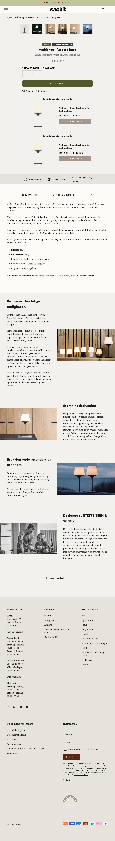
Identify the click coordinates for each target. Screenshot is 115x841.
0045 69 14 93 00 (15, 664)
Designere (49, 620)
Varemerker (13, 753)
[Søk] (103, 9)
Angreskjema (88, 629)
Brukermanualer (90, 638)
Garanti (85, 664)
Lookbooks (87, 660)
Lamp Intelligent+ (36, 263)
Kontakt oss (87, 615)
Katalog (85, 648)
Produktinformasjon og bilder (93, 654)
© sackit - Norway (14, 824)
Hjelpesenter (88, 620)
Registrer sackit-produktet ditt (57, 631)
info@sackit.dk (14, 676)
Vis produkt (74, 121)
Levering (86, 634)
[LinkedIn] (27, 707)
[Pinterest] (21, 707)
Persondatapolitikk (16, 734)
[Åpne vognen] (109, 9)
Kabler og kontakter (24, 17)
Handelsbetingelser (16, 730)
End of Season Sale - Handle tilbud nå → (57, 3)
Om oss (47, 615)
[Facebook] (8, 707)
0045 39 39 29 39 (15, 641)
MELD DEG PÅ (72, 757)
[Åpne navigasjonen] (6, 9)
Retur (84, 624)
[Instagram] (14, 707)
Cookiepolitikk (14, 744)
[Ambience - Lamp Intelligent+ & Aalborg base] (38, 103)
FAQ (92, 195)
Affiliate (48, 624)
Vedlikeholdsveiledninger (94, 643)
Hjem (9, 17)
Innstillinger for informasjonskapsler (25, 748)
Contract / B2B (51, 637)
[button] (85, 801)
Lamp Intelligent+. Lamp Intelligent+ (57, 275)
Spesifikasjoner (63, 195)
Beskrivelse (29, 195)
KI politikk (12, 739)
